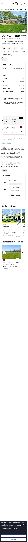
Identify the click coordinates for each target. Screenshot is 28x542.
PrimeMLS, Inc (12, 147)
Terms (8, 528)
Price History (7, 54)
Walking (18, 195)
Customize (13, 539)
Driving (12, 195)
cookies (5, 522)
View (21, 131)
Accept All (13, 536)
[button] (13, 35)
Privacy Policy (15, 528)
